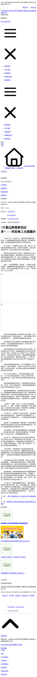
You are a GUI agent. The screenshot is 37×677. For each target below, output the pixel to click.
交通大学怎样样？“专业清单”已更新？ (13, 557)
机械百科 (20, 168)
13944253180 (11, 211)
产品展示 (4, 660)
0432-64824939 (5, 21)
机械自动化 (4, 192)
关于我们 (4, 185)
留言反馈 (4, 674)
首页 (2, 653)
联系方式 (33, 7)
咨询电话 (4, 667)
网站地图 (4, 648)
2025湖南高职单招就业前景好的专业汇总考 (15, 541)
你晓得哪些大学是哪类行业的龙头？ (13, 573)
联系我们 (4, 195)
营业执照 (4, 636)
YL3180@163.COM (12, 610)
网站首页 (25, 7)
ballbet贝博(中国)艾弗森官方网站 (11, 644)
